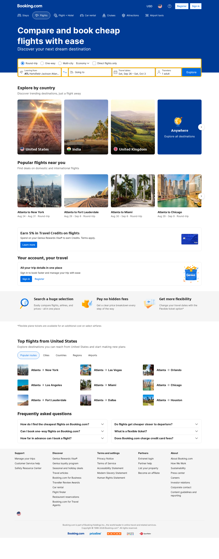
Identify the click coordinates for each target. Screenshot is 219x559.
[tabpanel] (109, 385)
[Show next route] (201, 127)
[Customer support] (169, 6)
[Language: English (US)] (160, 6)
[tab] (28, 355)
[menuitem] (23, 15)
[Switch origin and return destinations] (65, 72)
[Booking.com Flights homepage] (29, 6)
